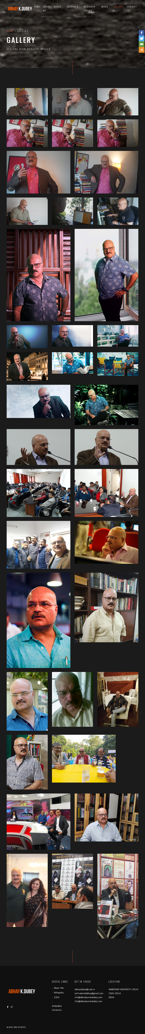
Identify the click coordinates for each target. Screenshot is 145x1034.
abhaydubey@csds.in (85, 989)
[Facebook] (141, 33)
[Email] (141, 44)
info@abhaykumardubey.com (88, 997)
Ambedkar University (57, 1007)
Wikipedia (59, 992)
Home (37, 6)
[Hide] (144, 55)
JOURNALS (72, 6)
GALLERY (119, 6)
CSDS (56, 997)
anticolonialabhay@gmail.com (89, 993)
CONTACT (132, 6)
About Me (47, 8)
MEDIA (105, 6)
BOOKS (57, 6)
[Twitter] (141, 38)
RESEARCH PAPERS (89, 8)
